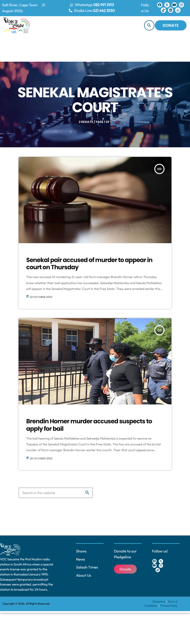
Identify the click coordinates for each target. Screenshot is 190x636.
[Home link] (16, 25)
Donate (171, 25)
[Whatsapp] (177, 10)
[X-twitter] (166, 4)
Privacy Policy (169, 606)
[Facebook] (159, 4)
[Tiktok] (163, 10)
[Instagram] (181, 4)
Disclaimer (159, 601)
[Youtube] (174, 4)
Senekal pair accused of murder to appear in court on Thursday (89, 264)
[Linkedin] (170, 10)
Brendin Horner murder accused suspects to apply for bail (89, 425)
